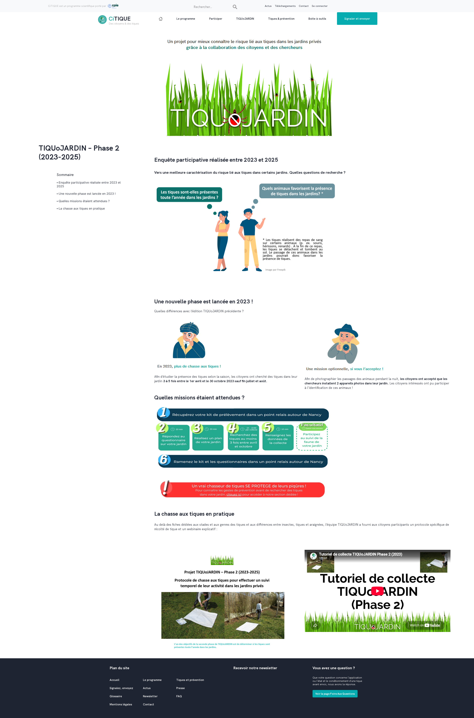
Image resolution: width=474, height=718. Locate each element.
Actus (268, 6)
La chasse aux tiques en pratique (82, 208)
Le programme (152, 680)
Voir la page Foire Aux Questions (335, 693)
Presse (180, 688)
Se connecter (320, 6)
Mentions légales (121, 704)
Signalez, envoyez (121, 688)
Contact (304, 6)
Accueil (114, 680)
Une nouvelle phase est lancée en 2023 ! (87, 193)
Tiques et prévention (190, 680)
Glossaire (116, 696)
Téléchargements (285, 6)
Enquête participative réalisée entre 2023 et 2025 (89, 184)
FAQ (179, 696)
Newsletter (150, 696)
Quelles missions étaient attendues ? (84, 201)
